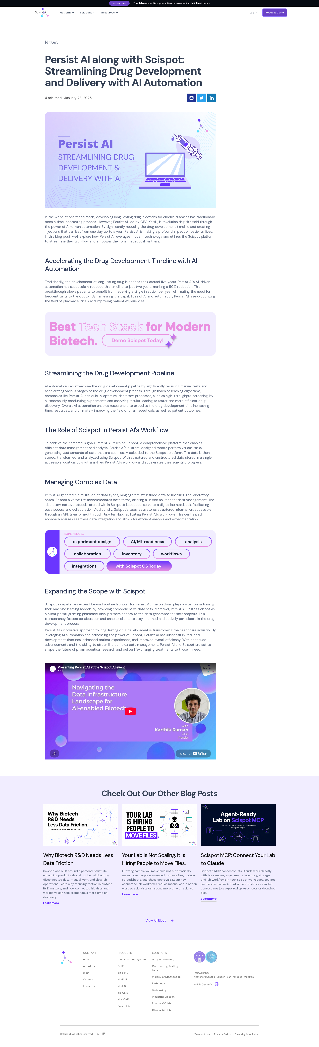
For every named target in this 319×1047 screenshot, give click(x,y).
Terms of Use (202, 1034)
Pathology (158, 983)
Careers (88, 979)
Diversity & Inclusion (247, 1034)
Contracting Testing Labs (165, 968)
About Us (89, 966)
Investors (89, 986)
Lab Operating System (131, 959)
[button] (67, 13)
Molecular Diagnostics (166, 977)
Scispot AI (123, 1006)
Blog (86, 973)
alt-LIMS (122, 973)
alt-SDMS (123, 999)
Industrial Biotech (163, 996)
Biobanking (159, 990)
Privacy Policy (222, 1034)
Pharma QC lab (161, 1003)
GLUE (120, 966)
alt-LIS (121, 986)
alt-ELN (122, 979)
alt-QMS (122, 992)
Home (86, 959)
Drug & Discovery (163, 959)
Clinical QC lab (161, 1010)
